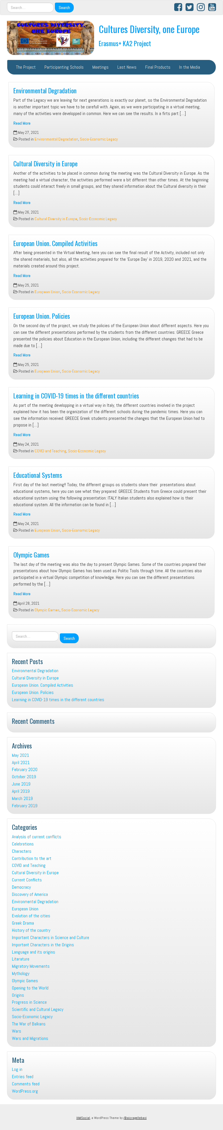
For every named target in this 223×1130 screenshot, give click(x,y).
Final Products (157, 67)
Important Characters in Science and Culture (50, 937)
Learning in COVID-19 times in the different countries (76, 395)
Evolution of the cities (31, 916)
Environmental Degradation (45, 90)
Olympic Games (31, 554)
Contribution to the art (31, 858)
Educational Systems (37, 475)
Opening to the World (30, 988)
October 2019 (24, 777)
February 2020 (24, 769)
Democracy (21, 887)
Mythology (20, 973)
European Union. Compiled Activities (55, 243)
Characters (21, 851)
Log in (17, 1069)
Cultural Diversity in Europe (45, 163)
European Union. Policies (41, 315)
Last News (126, 67)
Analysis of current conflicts (36, 837)
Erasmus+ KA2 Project (125, 43)
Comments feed (25, 1084)
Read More (21, 123)
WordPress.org (25, 1091)
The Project (26, 67)
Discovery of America (30, 894)
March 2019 (22, 798)
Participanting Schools (64, 67)
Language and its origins (33, 952)
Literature (20, 959)
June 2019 (21, 784)
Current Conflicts (27, 880)
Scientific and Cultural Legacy (37, 1009)
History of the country (31, 930)
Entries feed (22, 1077)
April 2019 (21, 791)
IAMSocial (83, 1118)
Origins (18, 995)
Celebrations (23, 844)
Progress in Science (29, 1002)
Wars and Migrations (30, 1038)
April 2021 (21, 762)
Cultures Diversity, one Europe (149, 29)
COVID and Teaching (50, 451)
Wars (16, 1031)
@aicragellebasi (135, 1118)
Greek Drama (23, 923)
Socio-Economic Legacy (99, 139)
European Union (47, 291)
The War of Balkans (29, 1024)
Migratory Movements (31, 966)
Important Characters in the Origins (43, 945)
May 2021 (20, 755)
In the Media (189, 67)
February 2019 (24, 806)
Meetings (100, 67)
